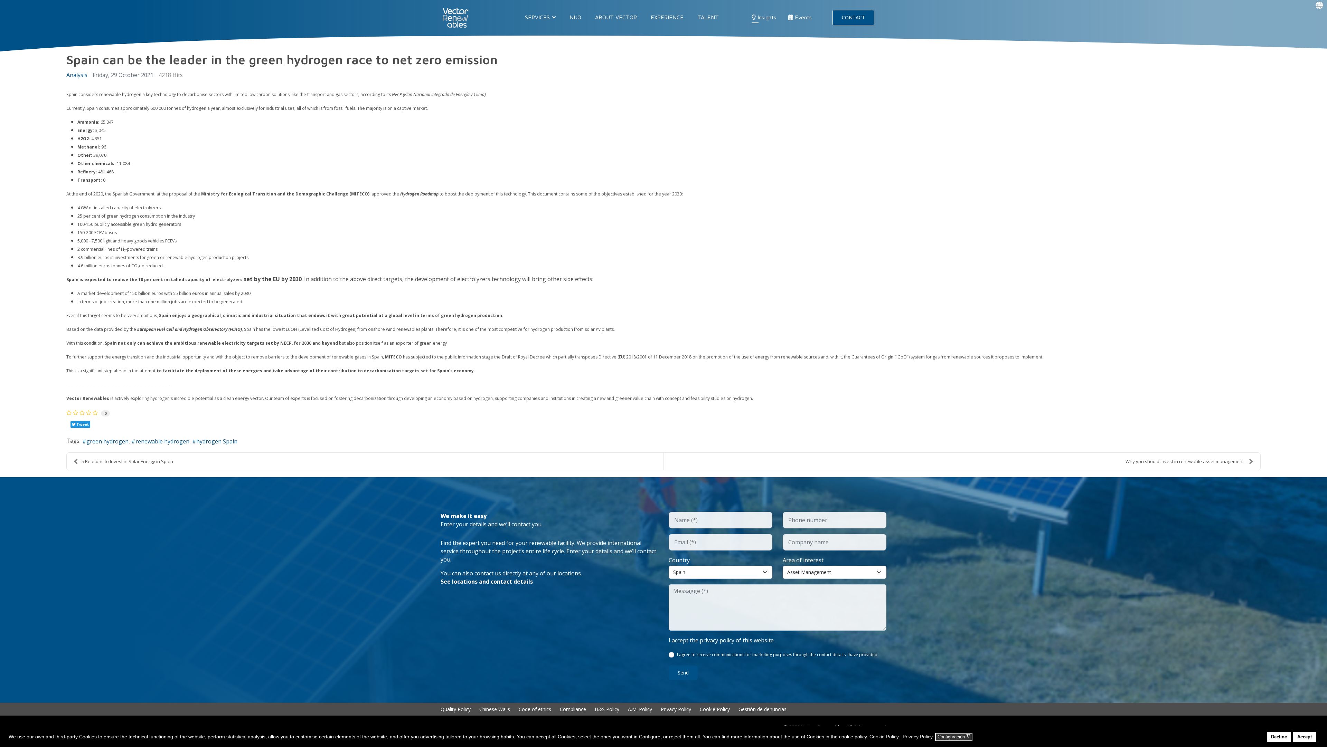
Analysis (76, 75)
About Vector (616, 17)
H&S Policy (607, 709)
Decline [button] (1279, 737)
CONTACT (853, 17)
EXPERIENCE (667, 17)
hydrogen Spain (216, 441)
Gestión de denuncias (762, 709)
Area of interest (803, 560)
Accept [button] (1304, 737)
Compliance (573, 709)
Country (679, 560)
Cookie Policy (715, 709)
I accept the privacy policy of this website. (722, 640)
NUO (575, 17)
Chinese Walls (494, 709)
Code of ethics (535, 709)
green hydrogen (107, 441)
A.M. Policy (640, 709)
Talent (708, 17)
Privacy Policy (676, 709)
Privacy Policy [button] (918, 736)
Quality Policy (456, 709)
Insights (766, 17)
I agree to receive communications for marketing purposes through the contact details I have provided (777, 655)
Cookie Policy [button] (884, 736)
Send (683, 672)
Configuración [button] (954, 736)
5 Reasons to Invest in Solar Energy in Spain (127, 461)
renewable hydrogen (162, 441)
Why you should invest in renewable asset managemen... (1185, 461)
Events (802, 17)
